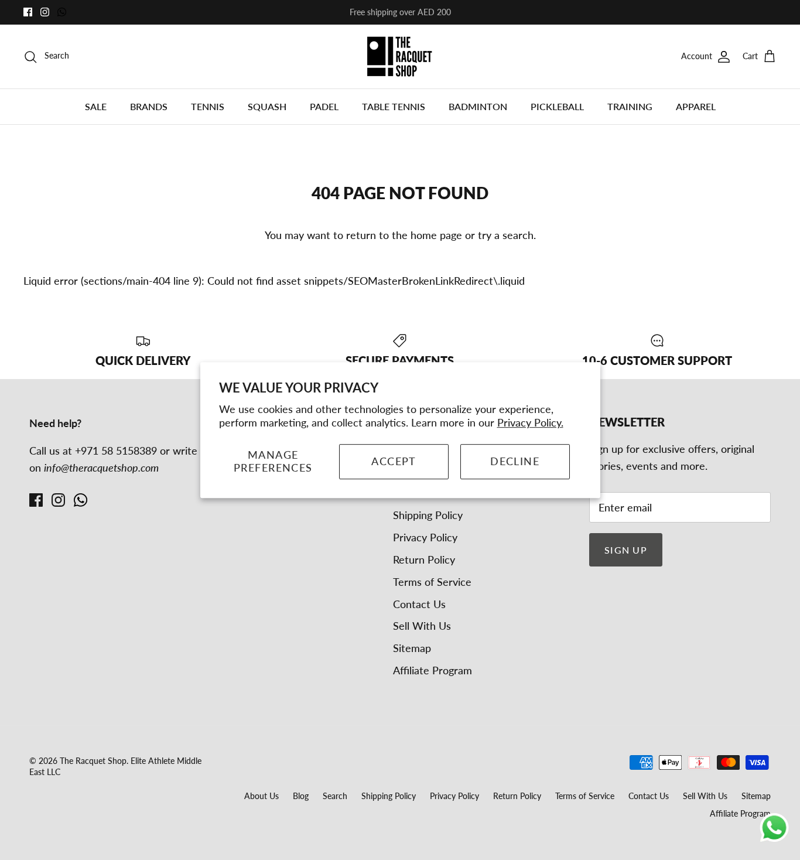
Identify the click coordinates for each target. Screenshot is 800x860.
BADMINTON (478, 106)
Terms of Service (432, 581)
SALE (96, 106)
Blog (301, 796)
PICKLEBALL (557, 106)
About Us (261, 796)
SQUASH (267, 106)
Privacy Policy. (530, 422)
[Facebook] (27, 12)
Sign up (625, 549)
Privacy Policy (425, 537)
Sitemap (412, 647)
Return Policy (424, 559)
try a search (506, 234)
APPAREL (696, 106)
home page (436, 234)
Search (335, 796)
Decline (514, 461)
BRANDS (148, 106)
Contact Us (419, 604)
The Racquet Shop (93, 761)
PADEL (324, 106)
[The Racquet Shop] (400, 56)
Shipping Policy (428, 515)
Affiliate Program (432, 670)
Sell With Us (422, 625)
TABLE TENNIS (393, 106)
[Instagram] (44, 12)
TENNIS (207, 106)
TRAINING (629, 106)
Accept (393, 461)
